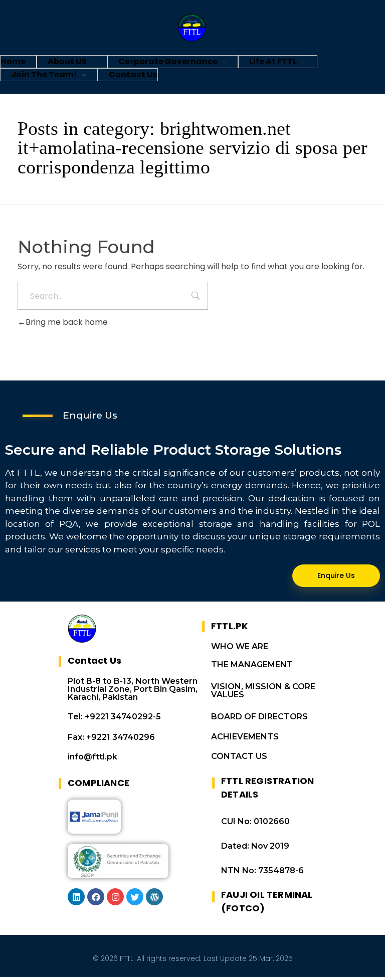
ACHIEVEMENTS (245, 736)
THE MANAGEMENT (252, 664)
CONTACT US (239, 756)
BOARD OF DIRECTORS (259, 716)
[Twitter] (134, 896)
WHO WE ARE (239, 646)
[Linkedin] (76, 896)
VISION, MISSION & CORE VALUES (263, 690)
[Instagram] (115, 896)
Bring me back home (67, 322)
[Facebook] (95, 896)
